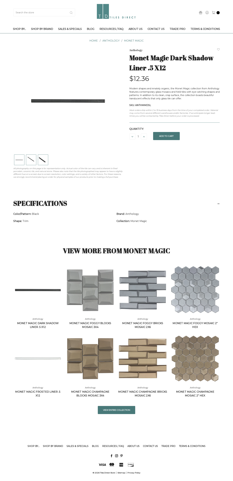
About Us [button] (135, 28)
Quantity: (136, 128)
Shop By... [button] (19, 28)
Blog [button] (90, 28)
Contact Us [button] (156, 28)
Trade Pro (168, 446)
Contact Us (150, 446)
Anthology (111, 40)
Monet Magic (134, 40)
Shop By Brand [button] (42, 28)
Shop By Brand (53, 446)
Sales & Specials (77, 446)
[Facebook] (111, 455)
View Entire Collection (116, 410)
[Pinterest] (121, 455)
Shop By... (33, 446)
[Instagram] (116, 455)
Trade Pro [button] (177, 28)
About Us (133, 446)
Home (93, 40)
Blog (95, 446)
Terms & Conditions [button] (205, 28)
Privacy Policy (133, 472)
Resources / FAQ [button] (111, 28)
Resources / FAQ (113, 446)
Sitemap (121, 472)
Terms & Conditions (192, 446)
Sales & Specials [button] (70, 28)
